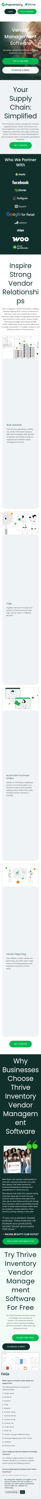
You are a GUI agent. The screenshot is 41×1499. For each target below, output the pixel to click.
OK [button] (22, 1492)
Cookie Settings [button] (12, 1492)
